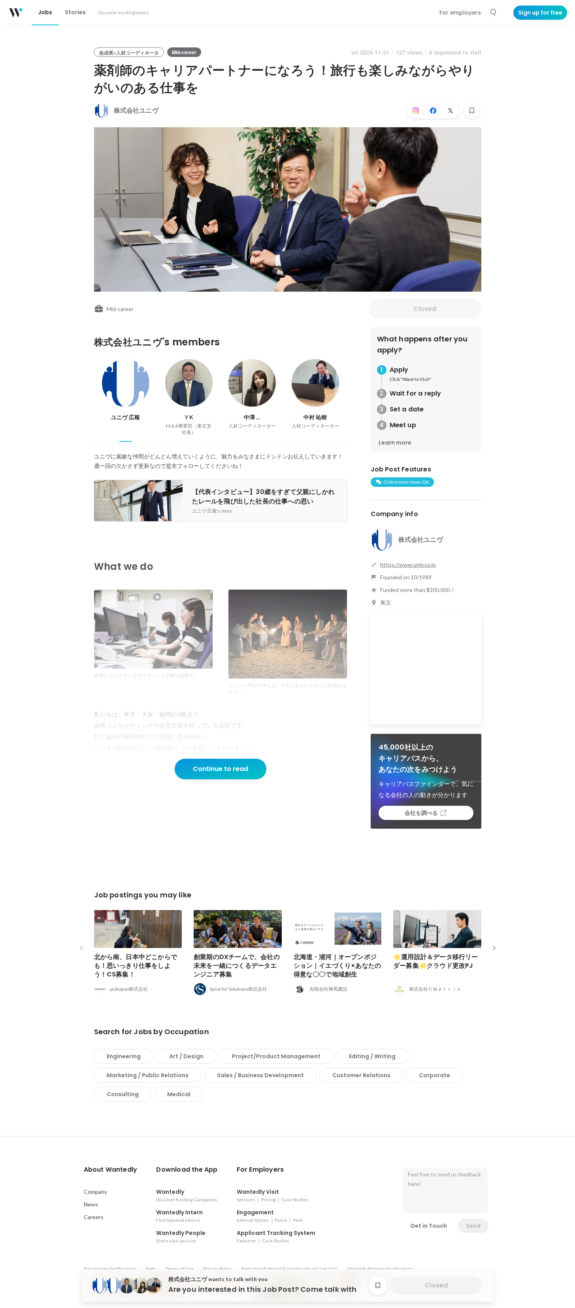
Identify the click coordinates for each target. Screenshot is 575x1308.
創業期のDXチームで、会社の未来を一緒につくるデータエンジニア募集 (237, 965)
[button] (111, 1169)
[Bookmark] (472, 111)
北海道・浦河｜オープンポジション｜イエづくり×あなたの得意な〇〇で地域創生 (337, 965)
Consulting (123, 1094)
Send (473, 1226)
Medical (178, 1094)
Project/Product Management (276, 1056)
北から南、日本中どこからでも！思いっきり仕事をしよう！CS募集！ (135, 965)
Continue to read (220, 768)
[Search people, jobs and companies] (493, 13)
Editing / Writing (372, 1056)
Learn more (395, 443)
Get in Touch (428, 1226)
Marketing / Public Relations (148, 1075)
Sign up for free (540, 13)
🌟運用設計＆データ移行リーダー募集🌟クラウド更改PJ (435, 961)
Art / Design (186, 1056)
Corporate (434, 1075)
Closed (424, 308)
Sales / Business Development (260, 1075)
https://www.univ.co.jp (408, 564)
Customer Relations (361, 1075)
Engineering (124, 1056)
